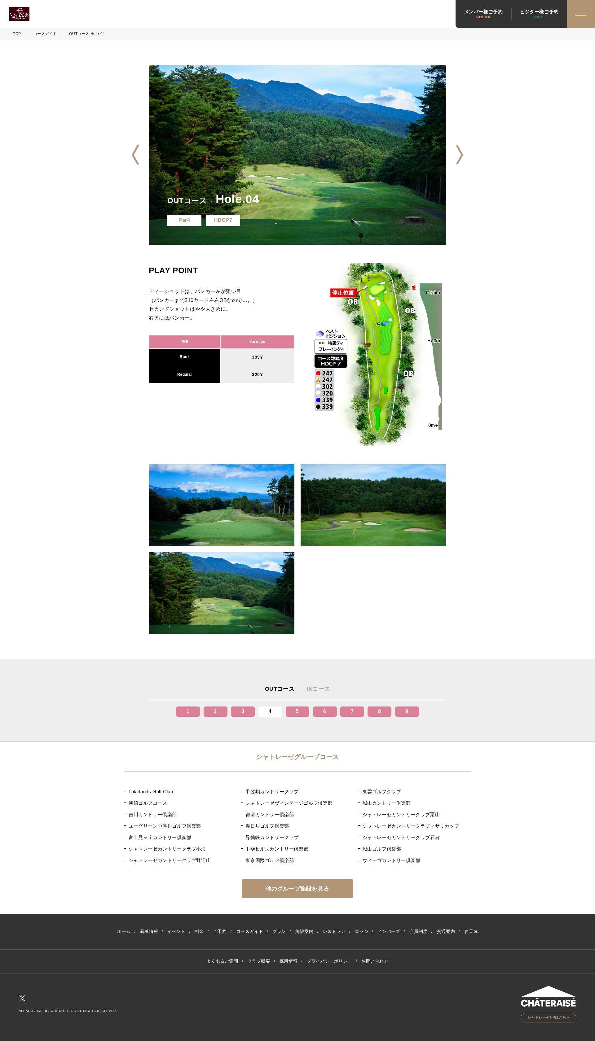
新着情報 (149, 931)
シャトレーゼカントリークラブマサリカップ (411, 826)
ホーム (124, 931)
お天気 (471, 931)
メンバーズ (388, 931)
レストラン (334, 931)
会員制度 (418, 931)
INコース (318, 689)
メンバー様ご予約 (483, 14)
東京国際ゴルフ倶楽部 (269, 860)
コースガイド (45, 34)
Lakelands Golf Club (151, 791)
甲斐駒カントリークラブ (272, 791)
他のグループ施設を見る (297, 889)
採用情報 (289, 961)
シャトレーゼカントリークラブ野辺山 (170, 860)
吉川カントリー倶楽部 (153, 814)
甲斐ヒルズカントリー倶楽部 (276, 848)
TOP (17, 34)
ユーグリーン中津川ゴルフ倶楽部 (165, 826)
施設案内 (304, 931)
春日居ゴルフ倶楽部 (267, 826)
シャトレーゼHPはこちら (548, 1017)
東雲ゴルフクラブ (382, 791)
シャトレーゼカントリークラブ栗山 (401, 814)
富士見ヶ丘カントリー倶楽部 (160, 837)
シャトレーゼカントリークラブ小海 (167, 848)
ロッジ (361, 931)
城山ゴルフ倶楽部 (382, 848)
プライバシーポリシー (329, 961)
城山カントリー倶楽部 (387, 803)
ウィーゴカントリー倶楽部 (392, 860)
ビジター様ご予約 (539, 14)
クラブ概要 (259, 961)
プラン (279, 931)
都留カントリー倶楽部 (269, 814)
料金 (199, 931)
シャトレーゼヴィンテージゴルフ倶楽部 (289, 803)
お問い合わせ (375, 961)
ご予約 (220, 931)
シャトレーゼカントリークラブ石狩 (401, 837)
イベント (176, 931)
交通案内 (446, 931)
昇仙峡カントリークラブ (272, 837)
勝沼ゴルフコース (148, 803)
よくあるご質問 (222, 961)
